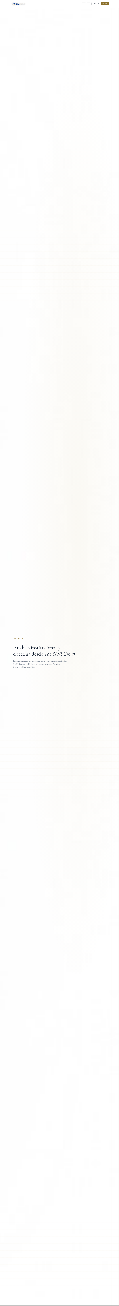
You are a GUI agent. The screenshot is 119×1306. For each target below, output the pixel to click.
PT (88, 3)
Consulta (105, 3)
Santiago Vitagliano (45, 664)
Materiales (96, 3)
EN (84, 3)
